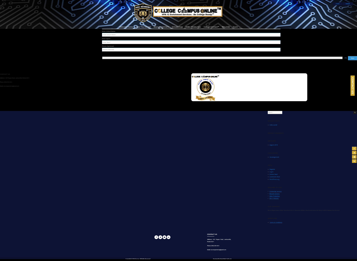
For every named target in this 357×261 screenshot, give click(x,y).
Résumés (226, 27)
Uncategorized (274, 157)
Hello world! (273, 125)
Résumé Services (274, 194)
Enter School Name (108, 31)
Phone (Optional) (108, 46)
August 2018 (274, 145)
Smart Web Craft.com (225, 259)
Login (337, 4)
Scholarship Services (275, 191)
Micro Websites (274, 198)
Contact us (352, 85)
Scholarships (177, 27)
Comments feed (275, 177)
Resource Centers (161, 27)
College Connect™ (211, 27)
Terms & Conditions (276, 222)
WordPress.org (274, 179)
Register (272, 169)
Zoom (235, 27)
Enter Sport (106, 39)
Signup (348, 4)
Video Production (193, 27)
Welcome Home (126, 27)
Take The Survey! (143, 27)
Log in (271, 172)
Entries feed (273, 174)
